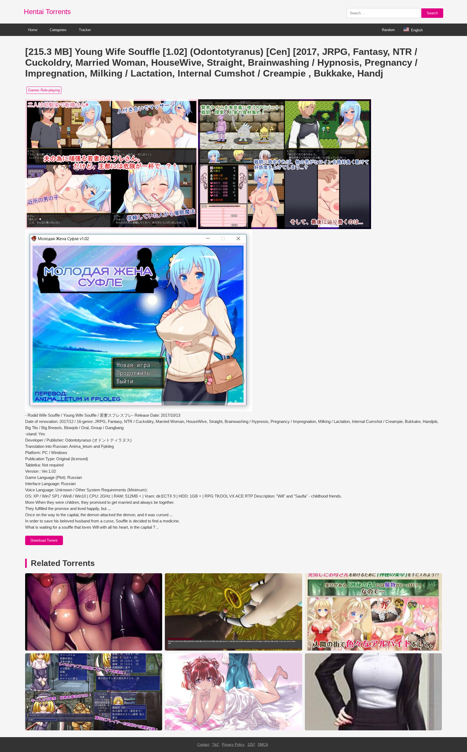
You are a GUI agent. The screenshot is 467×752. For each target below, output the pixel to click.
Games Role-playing (44, 90)
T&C (215, 745)
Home (32, 30)
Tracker (85, 30)
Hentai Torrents (47, 11)
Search (432, 13)
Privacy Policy (233, 745)
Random (388, 30)
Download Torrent (44, 540)
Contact (203, 745)
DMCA (263, 745)
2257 (251, 745)
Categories (58, 30)
